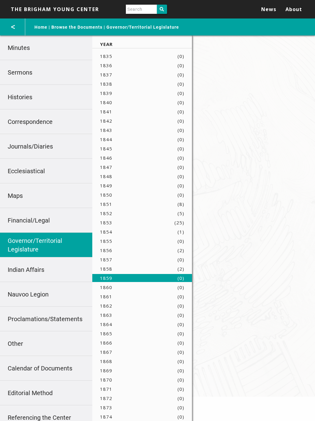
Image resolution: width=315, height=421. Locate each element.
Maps (15, 195)
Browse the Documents (76, 27)
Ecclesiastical (26, 171)
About (293, 9)
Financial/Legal (29, 220)
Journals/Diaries (30, 146)
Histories (20, 97)
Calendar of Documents (40, 368)
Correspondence (30, 121)
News (268, 9)
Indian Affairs (26, 269)
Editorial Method (30, 393)
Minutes (19, 47)
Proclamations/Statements (45, 319)
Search (162, 9)
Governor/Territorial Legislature (142, 27)
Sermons (20, 72)
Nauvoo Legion (28, 294)
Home (40, 27)
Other (15, 343)
